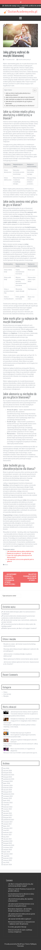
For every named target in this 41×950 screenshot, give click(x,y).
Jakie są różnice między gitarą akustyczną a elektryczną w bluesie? (17, 94)
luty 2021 (6, 837)
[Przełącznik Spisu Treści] (33, 90)
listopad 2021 (7, 817)
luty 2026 (6, 768)
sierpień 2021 (7, 824)
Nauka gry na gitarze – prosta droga (19, 553)
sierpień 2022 (7, 798)
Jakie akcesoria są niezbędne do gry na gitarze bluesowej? (18, 102)
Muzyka (5, 696)
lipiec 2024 (6, 783)
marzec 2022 (7, 809)
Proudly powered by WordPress (14, 944)
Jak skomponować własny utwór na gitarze (24, 712)
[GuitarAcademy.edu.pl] (20, 11)
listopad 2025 (7, 772)
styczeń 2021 (7, 839)
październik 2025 (8, 775)
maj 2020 (6, 856)
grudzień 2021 (7, 815)
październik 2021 (8, 819)
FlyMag (32, 944)
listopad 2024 (7, 777)
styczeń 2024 (7, 790)
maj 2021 (6, 830)
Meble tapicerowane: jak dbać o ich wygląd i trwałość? (20, 628)
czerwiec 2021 (8, 828)
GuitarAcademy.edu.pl (24, 59)
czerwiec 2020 (8, 854)
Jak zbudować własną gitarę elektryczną (20, 551)
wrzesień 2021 (8, 822)
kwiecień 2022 (7, 807)
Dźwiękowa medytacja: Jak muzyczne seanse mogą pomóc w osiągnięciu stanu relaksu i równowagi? (21, 721)
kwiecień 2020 (7, 858)
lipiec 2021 (6, 826)
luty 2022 (6, 811)
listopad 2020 (7, 843)
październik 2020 (8, 845)
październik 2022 (8, 794)
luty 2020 (6, 862)
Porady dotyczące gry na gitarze (21, 733)
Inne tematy (7, 694)
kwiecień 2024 (7, 787)
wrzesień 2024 (8, 781)
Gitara (6, 564)
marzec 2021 (7, 834)
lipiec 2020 (6, 852)
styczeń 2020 (7, 864)
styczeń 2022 (7, 813)
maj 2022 (6, 804)
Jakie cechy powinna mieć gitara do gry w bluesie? (19, 97)
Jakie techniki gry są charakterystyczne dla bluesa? (19, 105)
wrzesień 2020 (8, 847)
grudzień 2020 (7, 841)
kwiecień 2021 (7, 832)
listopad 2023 (7, 792)
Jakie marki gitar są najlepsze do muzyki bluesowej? (20, 99)
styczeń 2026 (7, 770)
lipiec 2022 (6, 800)
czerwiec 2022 (8, 802)
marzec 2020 (7, 860)
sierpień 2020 (7, 849)
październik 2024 (8, 779)
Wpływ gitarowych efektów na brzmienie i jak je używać (20, 659)
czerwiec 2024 (8, 785)
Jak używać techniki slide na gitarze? (19, 919)
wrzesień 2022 (8, 796)
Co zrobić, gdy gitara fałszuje (17, 927)
